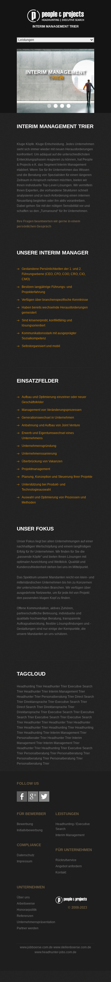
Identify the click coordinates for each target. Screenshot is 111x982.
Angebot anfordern (69, 866)
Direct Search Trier (30, 707)
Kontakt (61, 872)
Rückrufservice (66, 860)
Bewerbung (25, 824)
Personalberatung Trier (58, 696)
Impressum (24, 861)
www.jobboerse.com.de (36, 947)
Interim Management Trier (56, 26)
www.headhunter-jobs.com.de (55, 952)
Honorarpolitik (27, 910)
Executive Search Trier (71, 702)
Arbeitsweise (26, 903)
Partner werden (27, 928)
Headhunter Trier (55, 686)
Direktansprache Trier (39, 702)
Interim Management (70, 835)
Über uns (23, 897)
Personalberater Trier (32, 738)
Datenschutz (25, 855)
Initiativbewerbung (30, 830)
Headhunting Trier (29, 686)
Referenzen (25, 916)
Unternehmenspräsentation (36, 922)
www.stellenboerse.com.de (72, 947)
